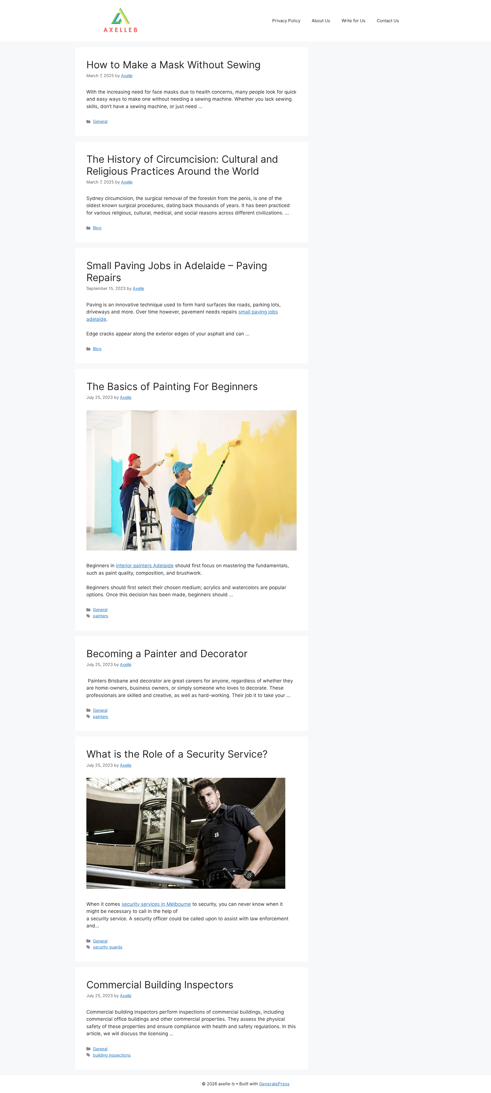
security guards (107, 946)
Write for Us (353, 20)
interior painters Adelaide (145, 565)
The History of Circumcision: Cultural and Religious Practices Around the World (182, 165)
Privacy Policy (286, 20)
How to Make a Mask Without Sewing (173, 65)
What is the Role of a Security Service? (177, 754)
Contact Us (388, 20)
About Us (321, 20)
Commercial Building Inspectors (159, 985)
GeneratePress (274, 1083)
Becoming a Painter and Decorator (166, 653)
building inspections (112, 1055)
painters (100, 615)
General (100, 121)
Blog (97, 227)
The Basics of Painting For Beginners (172, 386)
